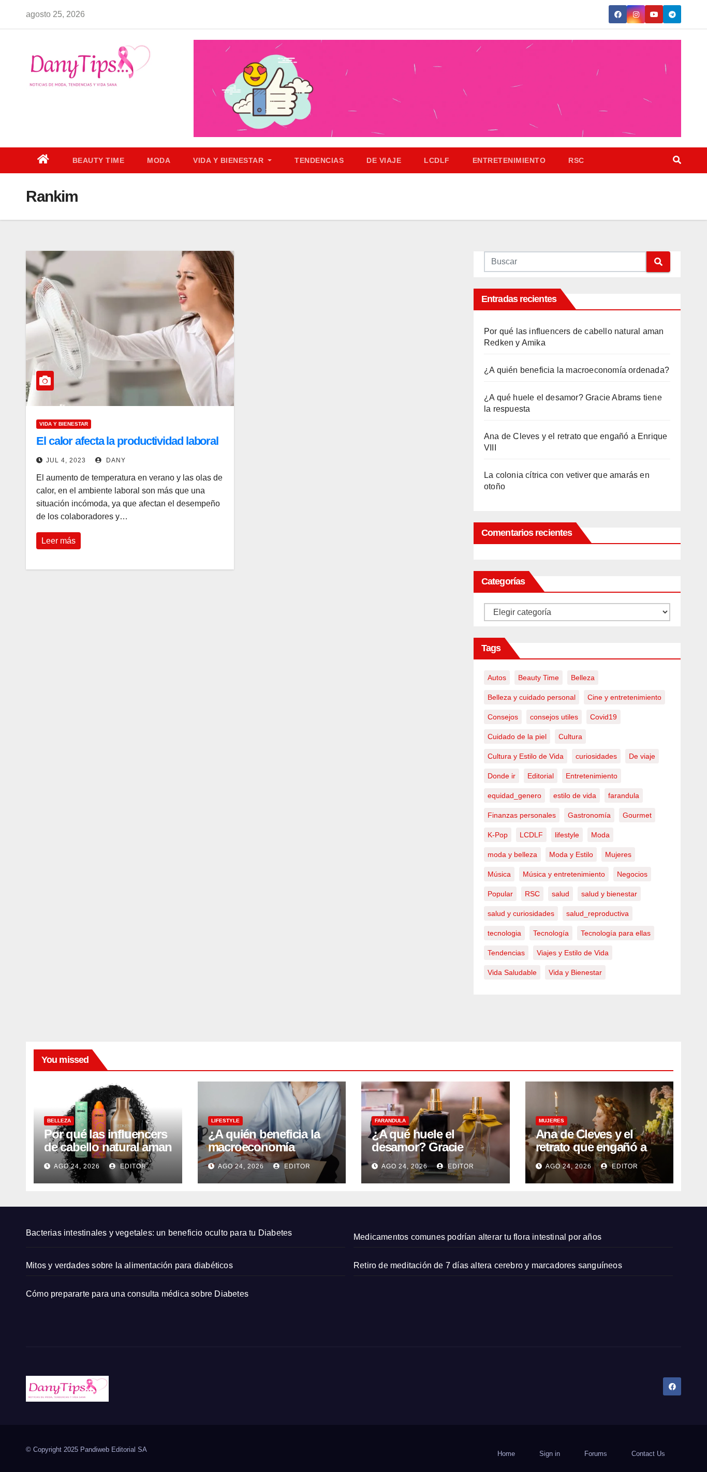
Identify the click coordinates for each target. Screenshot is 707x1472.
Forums (595, 1454)
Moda (158, 160)
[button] (677, 160)
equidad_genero (514, 795)
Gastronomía (589, 815)
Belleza (583, 677)
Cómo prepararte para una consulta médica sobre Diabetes (137, 1293)
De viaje (383, 160)
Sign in (549, 1454)
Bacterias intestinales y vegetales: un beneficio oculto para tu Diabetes (159, 1232)
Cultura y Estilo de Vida (526, 756)
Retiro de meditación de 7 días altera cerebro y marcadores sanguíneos (488, 1265)
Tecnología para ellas (616, 933)
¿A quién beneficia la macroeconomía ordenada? (576, 370)
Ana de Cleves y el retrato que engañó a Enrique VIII (591, 1147)
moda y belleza (512, 854)
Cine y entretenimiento (624, 697)
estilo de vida (574, 795)
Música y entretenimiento (564, 874)
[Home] (43, 160)
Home (506, 1454)
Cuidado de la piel (517, 736)
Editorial (540, 776)
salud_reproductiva (597, 913)
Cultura (570, 736)
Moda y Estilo (571, 854)
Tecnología (551, 933)
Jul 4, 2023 (66, 460)
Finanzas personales (522, 815)
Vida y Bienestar (229, 160)
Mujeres (618, 854)
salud (560, 894)
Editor (132, 1166)
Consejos (503, 717)
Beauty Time (98, 160)
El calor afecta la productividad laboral (127, 440)
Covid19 (603, 717)
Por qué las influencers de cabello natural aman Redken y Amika (107, 1147)
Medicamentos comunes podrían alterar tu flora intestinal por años (477, 1237)
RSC (576, 160)
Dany (115, 460)
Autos (497, 677)
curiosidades (596, 756)
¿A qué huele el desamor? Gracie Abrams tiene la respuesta (417, 1153)
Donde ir (501, 776)
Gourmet (637, 815)
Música (499, 874)
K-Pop (498, 835)
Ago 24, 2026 (77, 1166)
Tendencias (319, 160)
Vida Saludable (512, 972)
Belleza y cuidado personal (532, 697)
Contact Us (648, 1454)
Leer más (58, 540)
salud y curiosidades (521, 913)
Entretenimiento (509, 160)
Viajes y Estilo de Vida (573, 953)
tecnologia (504, 933)
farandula (623, 795)
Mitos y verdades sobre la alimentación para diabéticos (129, 1265)
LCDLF (437, 160)
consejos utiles (554, 717)
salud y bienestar (609, 894)
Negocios (632, 874)
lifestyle (567, 835)
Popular (500, 894)
